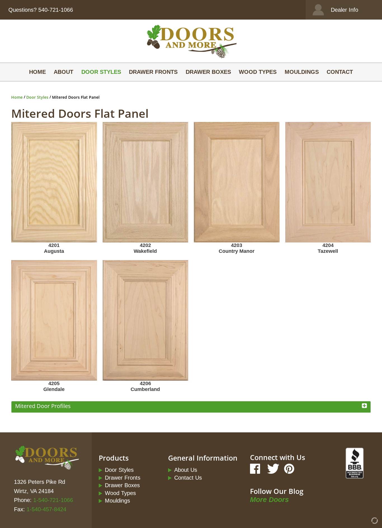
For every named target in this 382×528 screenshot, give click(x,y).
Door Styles (101, 72)
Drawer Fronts (153, 72)
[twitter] (272, 469)
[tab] (191, 406)
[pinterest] (288, 469)
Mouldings (302, 72)
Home (37, 72)
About (63, 72)
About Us (185, 469)
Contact (340, 72)
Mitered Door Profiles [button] (43, 406)
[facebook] (255, 469)
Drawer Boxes (208, 72)
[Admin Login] (365, 522)
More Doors (269, 499)
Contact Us (188, 477)
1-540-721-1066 (53, 500)
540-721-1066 (55, 9)
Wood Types (258, 72)
